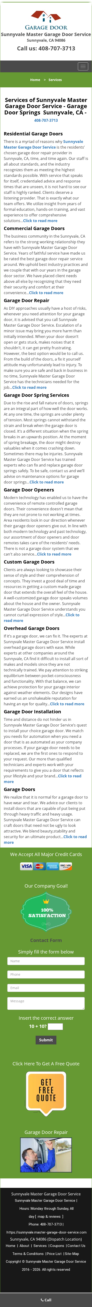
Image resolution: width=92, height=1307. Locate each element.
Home (35, 79)
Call (47, 1300)
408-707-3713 (56, 48)
